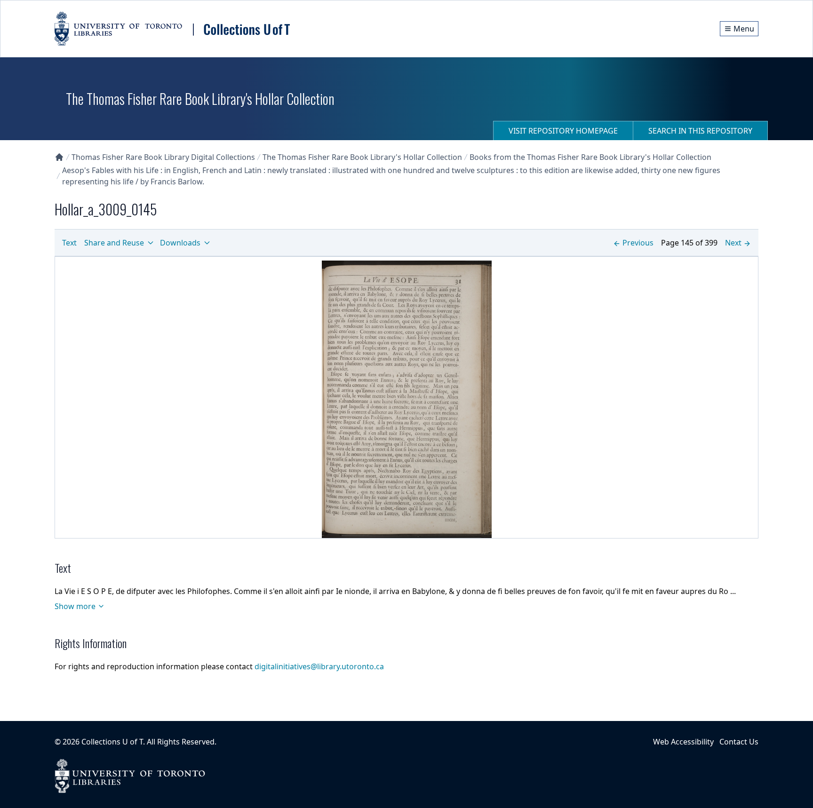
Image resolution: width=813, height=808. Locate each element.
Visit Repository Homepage (563, 131)
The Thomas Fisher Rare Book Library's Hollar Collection (362, 157)
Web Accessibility (683, 742)
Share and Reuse (114, 243)
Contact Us (738, 742)
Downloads (180, 243)
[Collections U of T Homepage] (59, 157)
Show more (75, 606)
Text (69, 243)
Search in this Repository (700, 131)
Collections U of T (112, 742)
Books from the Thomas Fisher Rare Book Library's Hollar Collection (590, 157)
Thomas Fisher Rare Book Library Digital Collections (163, 157)
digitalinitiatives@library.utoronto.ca (319, 666)
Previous (638, 243)
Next (733, 243)
